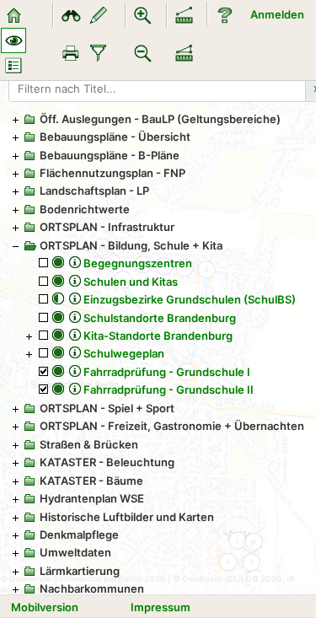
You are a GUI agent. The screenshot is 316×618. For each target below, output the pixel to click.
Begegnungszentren (137, 263)
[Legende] (13, 65)
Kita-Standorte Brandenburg (158, 335)
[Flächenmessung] (184, 53)
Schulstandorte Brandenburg (159, 318)
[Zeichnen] (98, 15)
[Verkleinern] (143, 53)
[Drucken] (70, 53)
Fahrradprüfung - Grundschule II (168, 389)
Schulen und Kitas (130, 281)
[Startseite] (13, 15)
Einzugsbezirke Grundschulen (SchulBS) (189, 299)
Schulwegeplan (123, 353)
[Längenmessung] (184, 15)
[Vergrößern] (143, 15)
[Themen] (13, 40)
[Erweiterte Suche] (98, 53)
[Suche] (70, 15)
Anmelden (277, 14)
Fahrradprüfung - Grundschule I (166, 372)
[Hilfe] (225, 15)
